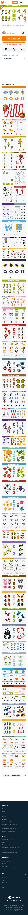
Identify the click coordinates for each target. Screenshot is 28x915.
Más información (7, 57)
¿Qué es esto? (16, 55)
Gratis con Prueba (14, 38)
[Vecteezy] (2, 2)
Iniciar (21, 2)
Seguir (23, 33)
